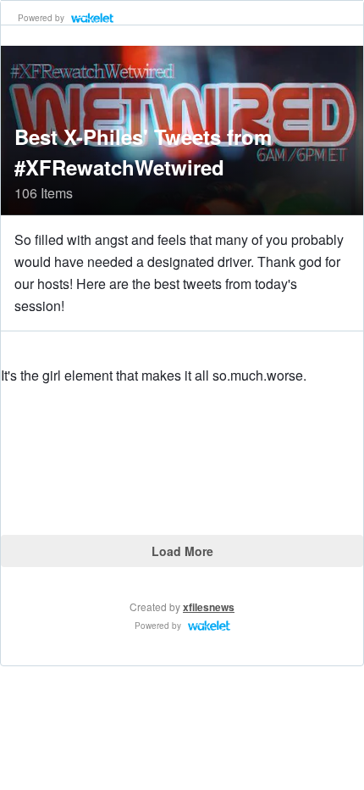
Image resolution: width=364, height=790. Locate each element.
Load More (182, 550)
